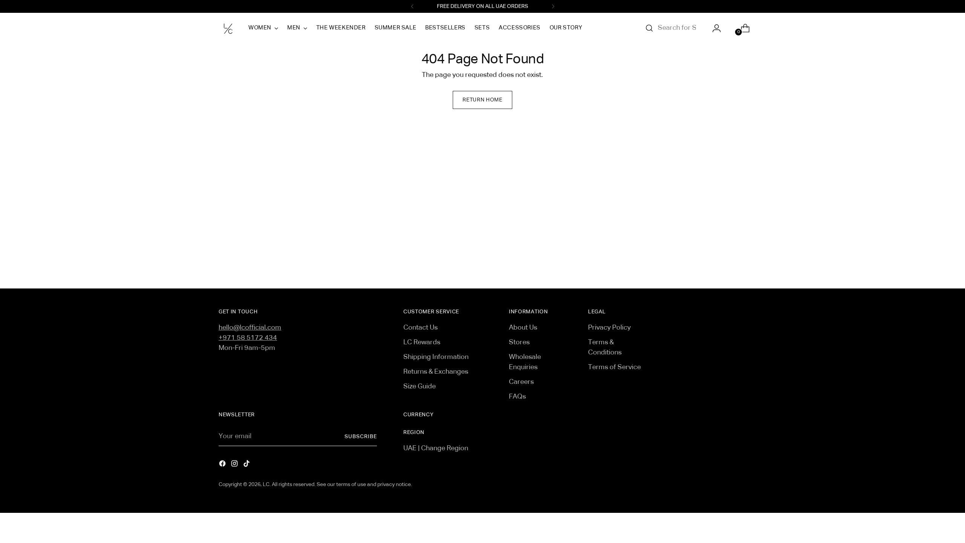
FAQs (517, 396)
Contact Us (420, 327)
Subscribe (361, 436)
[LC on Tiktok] (247, 465)
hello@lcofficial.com (250, 327)
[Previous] (412, 6)
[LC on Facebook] (223, 465)
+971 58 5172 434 (248, 337)
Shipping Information (436, 357)
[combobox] (677, 28)
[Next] (553, 6)
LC (266, 484)
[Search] (649, 28)
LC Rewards (421, 342)
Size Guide (419, 386)
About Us (523, 327)
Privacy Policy (609, 327)
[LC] (228, 28)
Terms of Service (614, 367)
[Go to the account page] (713, 28)
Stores (519, 342)
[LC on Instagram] (235, 465)
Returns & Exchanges (435, 371)
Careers (521, 382)
